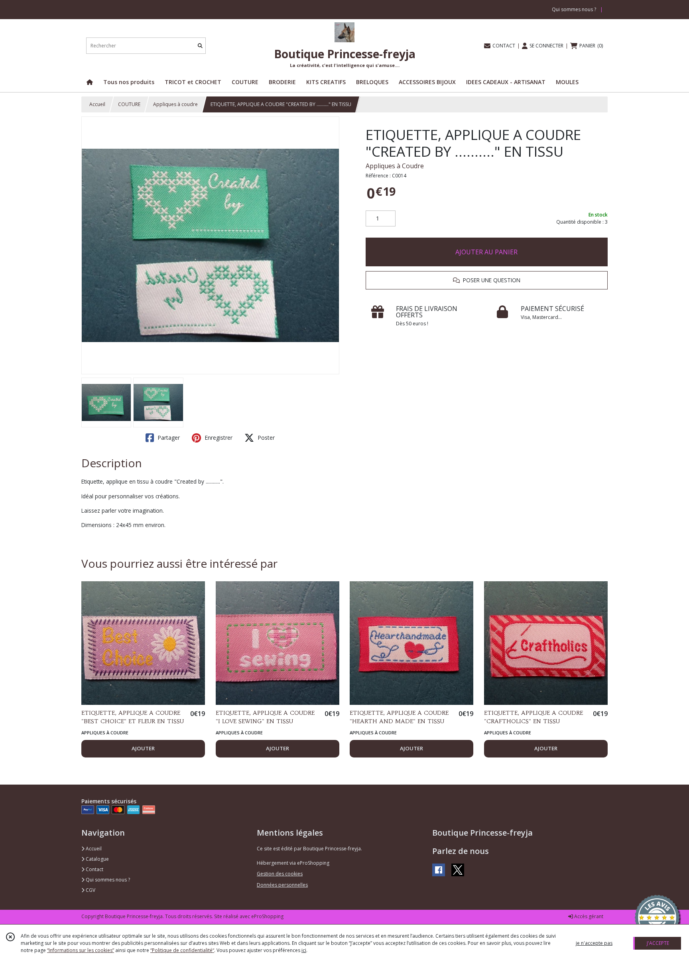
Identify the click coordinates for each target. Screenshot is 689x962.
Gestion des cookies (280, 873)
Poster (265, 437)
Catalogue (97, 859)
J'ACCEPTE (658, 943)
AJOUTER (143, 748)
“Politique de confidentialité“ (182, 950)
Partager (168, 437)
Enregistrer (217, 437)
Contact (94, 869)
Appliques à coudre (175, 104)
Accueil (97, 104)
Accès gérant (588, 916)
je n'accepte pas (594, 943)
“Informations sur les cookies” (80, 950)
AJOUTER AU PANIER (486, 252)
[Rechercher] (200, 45)
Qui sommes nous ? (107, 879)
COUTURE (129, 104)
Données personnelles (282, 884)
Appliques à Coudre (395, 165)
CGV (90, 890)
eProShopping (267, 916)
